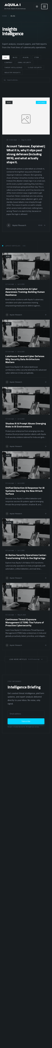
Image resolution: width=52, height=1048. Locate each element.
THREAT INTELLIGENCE (13, 67)
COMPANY (8, 62)
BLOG (15, 57)
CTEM (36, 57)
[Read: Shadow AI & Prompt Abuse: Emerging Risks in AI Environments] (26, 419)
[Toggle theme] (37, 6)
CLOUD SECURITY (35, 67)
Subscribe (26, 721)
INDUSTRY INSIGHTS (12, 72)
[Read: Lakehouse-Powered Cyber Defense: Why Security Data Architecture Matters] (26, 353)
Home (4, 16)
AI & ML (26, 57)
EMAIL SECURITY (24, 62)
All (5, 57)
